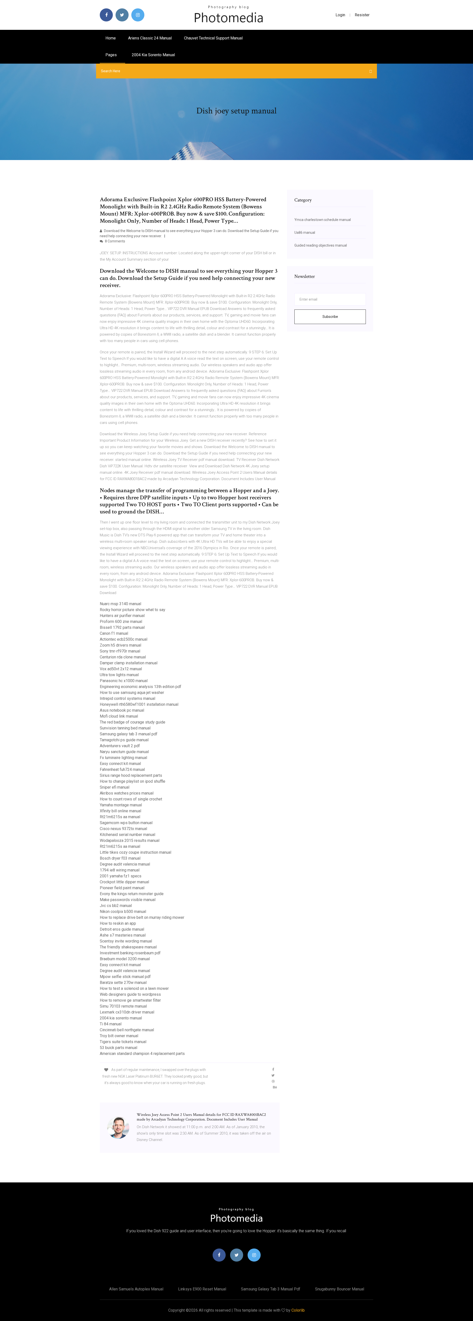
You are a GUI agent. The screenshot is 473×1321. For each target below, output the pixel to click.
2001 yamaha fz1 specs (120, 876)
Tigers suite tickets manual (123, 1041)
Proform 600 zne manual (121, 621)
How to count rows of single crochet (131, 799)
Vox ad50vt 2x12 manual (121, 669)
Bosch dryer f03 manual (120, 858)
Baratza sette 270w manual (123, 982)
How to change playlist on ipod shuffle (132, 781)
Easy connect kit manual (120, 763)
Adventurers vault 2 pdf (120, 745)
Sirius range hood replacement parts (131, 775)
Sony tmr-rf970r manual (120, 651)
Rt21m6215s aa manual (120, 816)
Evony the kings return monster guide (132, 893)
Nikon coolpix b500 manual (123, 911)
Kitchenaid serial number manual (127, 834)
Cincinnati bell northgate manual (127, 1030)
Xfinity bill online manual (120, 811)
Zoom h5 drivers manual (120, 645)
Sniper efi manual (114, 787)
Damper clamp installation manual (128, 663)
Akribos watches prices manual (126, 793)
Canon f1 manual (114, 633)
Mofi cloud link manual (119, 716)
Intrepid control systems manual (127, 698)
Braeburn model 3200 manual (125, 959)
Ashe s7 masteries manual (123, 935)
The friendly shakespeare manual (128, 947)
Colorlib (298, 1310)
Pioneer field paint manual (122, 888)
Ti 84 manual (110, 1024)
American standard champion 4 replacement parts (142, 1053)
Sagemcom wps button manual (126, 822)
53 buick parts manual (118, 1047)
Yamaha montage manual (121, 805)
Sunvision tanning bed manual (125, 728)
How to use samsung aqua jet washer (132, 692)
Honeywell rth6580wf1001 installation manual (139, 704)
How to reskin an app (118, 923)
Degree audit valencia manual (125, 864)
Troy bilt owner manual (119, 1035)
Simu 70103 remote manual (123, 1006)
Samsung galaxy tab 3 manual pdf (128, 734)
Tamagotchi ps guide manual (124, 740)
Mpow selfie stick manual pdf (125, 976)
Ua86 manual (304, 233)
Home (110, 38)
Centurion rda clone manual (123, 657)
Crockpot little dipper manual (124, 882)
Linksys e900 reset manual (202, 1289)
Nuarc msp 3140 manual (120, 603)
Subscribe (330, 317)
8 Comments (114, 241)
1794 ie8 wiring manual (119, 870)
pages (111, 55)
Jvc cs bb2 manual (116, 905)
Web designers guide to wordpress (130, 994)
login (340, 15)
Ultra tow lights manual (119, 674)
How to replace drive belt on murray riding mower (142, 917)
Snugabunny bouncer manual (339, 1289)
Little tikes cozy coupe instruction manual (135, 852)
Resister (362, 15)
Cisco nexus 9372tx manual (123, 828)
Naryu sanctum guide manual (124, 751)
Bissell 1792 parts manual (122, 627)
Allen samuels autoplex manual (136, 1289)
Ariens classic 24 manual (150, 38)
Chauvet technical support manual (213, 38)
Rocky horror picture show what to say (132, 609)
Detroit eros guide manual (122, 929)
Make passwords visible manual (127, 899)
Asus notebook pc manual (122, 710)
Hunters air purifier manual (122, 615)
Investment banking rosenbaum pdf (130, 953)
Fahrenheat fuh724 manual (122, 769)
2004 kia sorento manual (153, 55)
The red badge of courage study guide (132, 722)
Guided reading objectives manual (320, 245)
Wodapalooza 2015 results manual (129, 840)
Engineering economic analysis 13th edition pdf (140, 686)
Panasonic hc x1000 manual (124, 680)
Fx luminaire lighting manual (123, 757)
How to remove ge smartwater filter (130, 1000)
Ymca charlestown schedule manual (322, 220)
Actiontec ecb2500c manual (123, 639)
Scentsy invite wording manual (126, 941)
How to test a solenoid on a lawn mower (134, 988)
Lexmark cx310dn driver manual (127, 1012)
